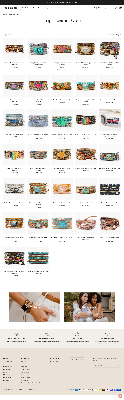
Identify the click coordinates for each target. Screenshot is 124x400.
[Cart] (120, 8)
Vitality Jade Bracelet (86, 203)
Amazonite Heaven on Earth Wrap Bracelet (62, 238)
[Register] (118, 365)
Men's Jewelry (7, 367)
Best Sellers (37, 8)
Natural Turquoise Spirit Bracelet (38, 271)
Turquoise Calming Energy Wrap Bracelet (86, 101)
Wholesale (6, 375)
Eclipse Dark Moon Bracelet (109, 203)
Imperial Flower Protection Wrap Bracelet (110, 64)
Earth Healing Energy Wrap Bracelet (62, 169)
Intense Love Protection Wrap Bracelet (38, 101)
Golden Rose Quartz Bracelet (62, 203)
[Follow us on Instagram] (77, 359)
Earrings (5, 372)
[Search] (112, 8)
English (106, 8)
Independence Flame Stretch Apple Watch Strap (110, 135)
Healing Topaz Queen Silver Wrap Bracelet (38, 135)
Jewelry (45, 8)
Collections (6, 358)
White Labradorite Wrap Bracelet (14, 203)
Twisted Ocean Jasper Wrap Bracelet (38, 204)
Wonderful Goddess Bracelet (62, 100)
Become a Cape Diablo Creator (31, 383)
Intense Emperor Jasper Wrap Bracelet (14, 101)
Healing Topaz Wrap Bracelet (14, 134)
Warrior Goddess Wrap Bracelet (110, 100)
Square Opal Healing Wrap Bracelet (38, 169)
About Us (60, 8)
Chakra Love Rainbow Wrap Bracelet (14, 169)
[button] (120, 396)
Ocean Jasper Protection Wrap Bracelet (62, 135)
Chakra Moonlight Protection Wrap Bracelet (86, 135)
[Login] (116, 8)
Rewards (6, 380)
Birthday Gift (25, 380)
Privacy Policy (54, 358)
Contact (24, 367)
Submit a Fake (25, 377)
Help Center (25, 358)
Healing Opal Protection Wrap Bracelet (38, 238)
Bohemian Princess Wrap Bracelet (85, 168)
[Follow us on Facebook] (72, 359)
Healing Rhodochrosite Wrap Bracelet (62, 64)
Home (5, 14)
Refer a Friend (7, 377)
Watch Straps (26, 8)
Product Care (25, 375)
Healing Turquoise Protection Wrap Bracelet (38, 64)
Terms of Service (55, 364)
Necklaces (6, 369)
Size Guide (24, 364)
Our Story (24, 361)
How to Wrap (25, 372)
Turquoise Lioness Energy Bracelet (109, 168)
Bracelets (6, 364)
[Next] (66, 283)
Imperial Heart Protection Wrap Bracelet (14, 64)
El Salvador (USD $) (95, 8)
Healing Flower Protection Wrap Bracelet (14, 272)
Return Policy (54, 361)
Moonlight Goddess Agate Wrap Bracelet (86, 64)
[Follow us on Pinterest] (81, 359)
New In (53, 8)
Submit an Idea (26, 369)
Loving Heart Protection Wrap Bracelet (109, 238)
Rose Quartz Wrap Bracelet (85, 237)
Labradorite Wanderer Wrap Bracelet (14, 238)
